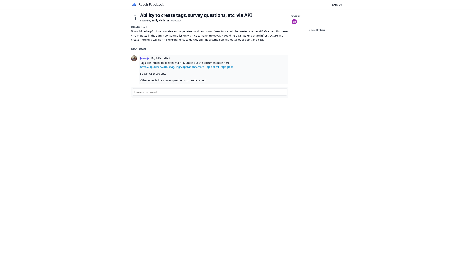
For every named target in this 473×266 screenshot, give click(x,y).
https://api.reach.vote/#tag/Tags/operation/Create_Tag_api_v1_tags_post (186, 67)
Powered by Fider (316, 29)
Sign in (337, 4)
